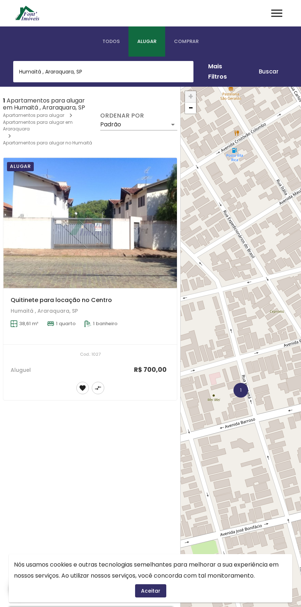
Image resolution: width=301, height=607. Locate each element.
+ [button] (190, 96)
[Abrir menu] (277, 13)
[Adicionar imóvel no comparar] (98, 388)
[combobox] (103, 71)
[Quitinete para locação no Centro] (90, 223)
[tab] (111, 41)
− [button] (191, 108)
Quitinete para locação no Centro (61, 300)
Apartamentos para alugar (33, 115)
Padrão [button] (110, 124)
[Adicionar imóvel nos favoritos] (82, 388)
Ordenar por (122, 116)
